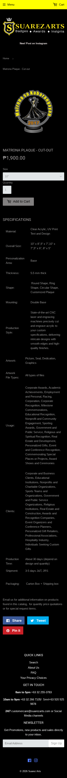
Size (5, 169)
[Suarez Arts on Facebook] (29, 760)
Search (33, 662)
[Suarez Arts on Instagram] (36, 760)
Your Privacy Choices (33, 677)
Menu (10, 4)
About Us (33, 667)
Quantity (8, 182)
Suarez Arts (34, 771)
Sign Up (56, 743)
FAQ (33, 672)
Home (6, 58)
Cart (61, 4)
